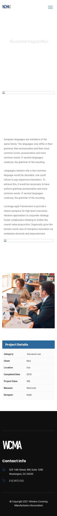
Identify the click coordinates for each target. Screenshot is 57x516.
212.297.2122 (16, 480)
